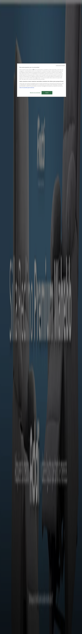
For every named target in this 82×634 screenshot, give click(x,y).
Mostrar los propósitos (35, 92)
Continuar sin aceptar (60, 65)
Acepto (47, 92)
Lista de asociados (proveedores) (26, 87)
